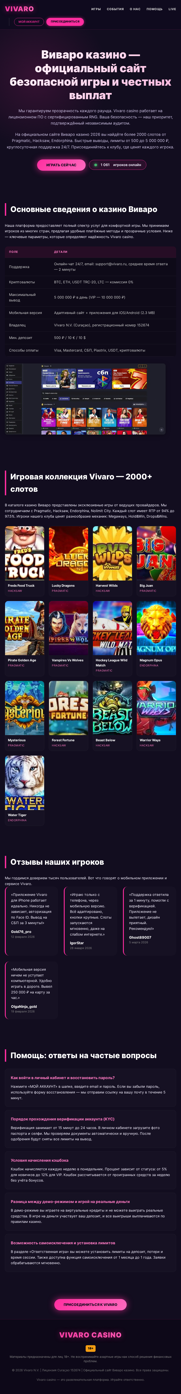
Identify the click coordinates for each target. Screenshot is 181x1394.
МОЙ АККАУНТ (29, 21)
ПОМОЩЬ (155, 9)
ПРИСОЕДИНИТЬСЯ (65, 21)
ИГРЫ (96, 9)
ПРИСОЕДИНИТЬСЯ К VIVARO (90, 1304)
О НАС (135, 9)
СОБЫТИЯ (115, 9)
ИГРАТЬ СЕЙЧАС (62, 165)
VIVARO (19, 9)
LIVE (172, 9)
